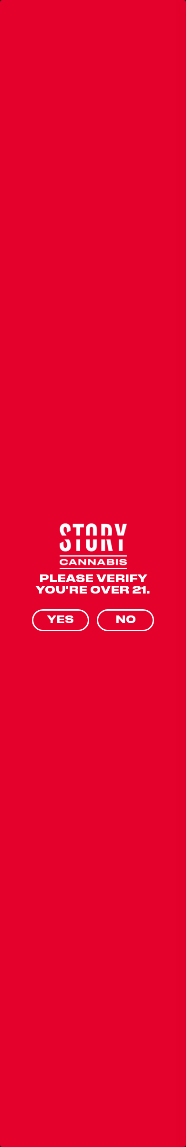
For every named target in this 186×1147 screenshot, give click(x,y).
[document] (93, 573)
